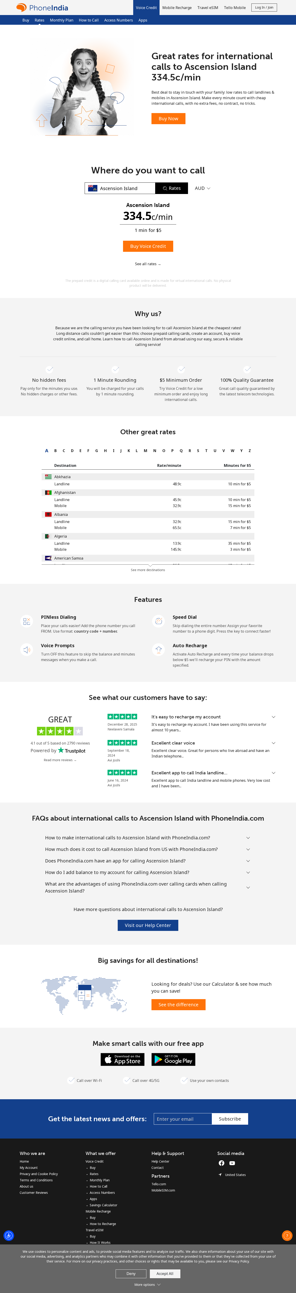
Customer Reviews (34, 1192)
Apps (143, 20)
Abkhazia (62, 476)
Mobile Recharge (98, 1211)
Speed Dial (185, 617)
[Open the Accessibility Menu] (8, 1235)
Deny (131, 1273)
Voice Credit (95, 1161)
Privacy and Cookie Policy (39, 1174)
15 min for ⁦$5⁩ (239, 505)
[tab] (45, 451)
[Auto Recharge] (158, 649)
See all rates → (148, 263)
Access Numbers (118, 20)
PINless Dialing (58, 617)
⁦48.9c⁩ (177, 483)
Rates (94, 1174)
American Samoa (68, 558)
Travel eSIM (94, 1230)
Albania (61, 514)
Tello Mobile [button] (235, 7)
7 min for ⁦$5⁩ (240, 527)
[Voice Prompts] (27, 649)
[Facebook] (222, 1163)
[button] (146, 7)
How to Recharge (103, 1224)
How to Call (89, 20)
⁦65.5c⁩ (177, 527)
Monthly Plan (61, 20)
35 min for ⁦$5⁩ (239, 543)
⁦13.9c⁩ (177, 543)
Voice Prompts (57, 645)
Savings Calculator (103, 1205)
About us (26, 1186)
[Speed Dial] (158, 621)
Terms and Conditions (36, 1180)
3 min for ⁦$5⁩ (240, 549)
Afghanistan (65, 492)
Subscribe (230, 1119)
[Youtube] (233, 1163)
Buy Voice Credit (148, 246)
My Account (29, 1167)
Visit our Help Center (148, 925)
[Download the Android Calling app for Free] (173, 1059)
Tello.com (158, 1184)
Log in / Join (264, 7)
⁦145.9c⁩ (176, 549)
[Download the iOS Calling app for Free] (123, 1059)
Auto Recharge (190, 645)
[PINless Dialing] (27, 621)
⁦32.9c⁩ (177, 505)
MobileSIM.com (163, 1190)
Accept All (165, 1273)
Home (24, 1161)
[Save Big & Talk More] (84, 994)
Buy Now (168, 118)
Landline (62, 483)
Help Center (160, 1161)
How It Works (100, 1242)
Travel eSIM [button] (207, 7)
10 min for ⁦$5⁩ (239, 483)
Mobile (60, 505)
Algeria (60, 536)
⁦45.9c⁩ (177, 499)
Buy (25, 20)
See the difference (178, 1004)
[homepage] (43, 7)
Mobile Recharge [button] (177, 7)
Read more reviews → (60, 760)
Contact (157, 1167)
